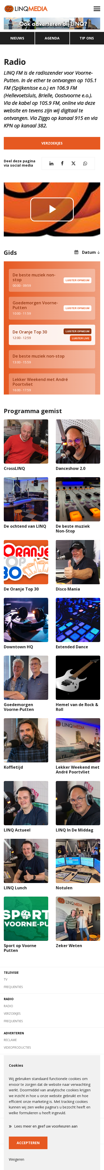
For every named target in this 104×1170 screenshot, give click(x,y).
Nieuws (17, 38)
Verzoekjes (52, 143)
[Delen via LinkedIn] (51, 163)
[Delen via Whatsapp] (85, 163)
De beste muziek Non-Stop (73, 528)
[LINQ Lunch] (26, 861)
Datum (89, 252)
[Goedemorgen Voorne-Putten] (26, 678)
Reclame (10, 1040)
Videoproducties (17, 1047)
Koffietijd (13, 767)
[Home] (26, 9)
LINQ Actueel (17, 830)
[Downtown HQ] (26, 620)
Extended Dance (72, 647)
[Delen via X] (73, 163)
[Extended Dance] (78, 620)
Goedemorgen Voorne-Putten (19, 707)
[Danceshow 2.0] (78, 441)
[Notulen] (78, 861)
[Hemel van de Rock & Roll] (78, 678)
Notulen (64, 888)
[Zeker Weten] (78, 919)
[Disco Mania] (78, 562)
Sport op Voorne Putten (20, 948)
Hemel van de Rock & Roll (77, 707)
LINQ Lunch (15, 888)
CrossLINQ (14, 468)
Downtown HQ (18, 647)
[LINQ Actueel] (26, 803)
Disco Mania (68, 589)
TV (5, 979)
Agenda (52, 38)
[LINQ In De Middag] (78, 803)
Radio (8, 1006)
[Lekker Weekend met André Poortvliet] (78, 740)
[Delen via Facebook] (62, 163)
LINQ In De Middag (74, 830)
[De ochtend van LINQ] (26, 499)
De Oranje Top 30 (21, 589)
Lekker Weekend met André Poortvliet (77, 769)
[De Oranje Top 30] (26, 562)
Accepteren (28, 1142)
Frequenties (13, 987)
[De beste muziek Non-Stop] (78, 499)
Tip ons (87, 38)
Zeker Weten (69, 945)
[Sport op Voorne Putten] (26, 919)
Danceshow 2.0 (70, 468)
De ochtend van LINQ (25, 526)
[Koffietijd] (26, 740)
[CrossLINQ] (26, 441)
